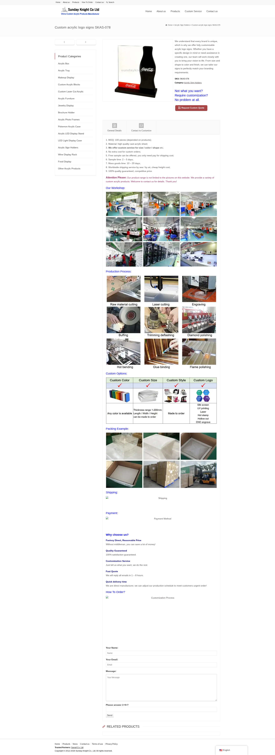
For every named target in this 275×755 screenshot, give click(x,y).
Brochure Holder (66, 112)
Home (58, 2)
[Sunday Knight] (80, 11)
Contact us (99, 2)
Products (75, 2)
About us (66, 2)
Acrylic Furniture (66, 98)
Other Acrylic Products (69, 168)
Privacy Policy (112, 744)
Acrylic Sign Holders (193, 83)
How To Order (87, 2)
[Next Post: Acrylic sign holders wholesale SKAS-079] (86, 42)
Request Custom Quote (192, 108)
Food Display (64, 161)
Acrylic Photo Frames (69, 119)
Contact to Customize (141, 130)
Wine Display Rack (67, 154)
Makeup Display (66, 77)
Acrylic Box (63, 63)
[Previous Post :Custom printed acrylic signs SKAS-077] (65, 42)
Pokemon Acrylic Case (69, 126)
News (75, 744)
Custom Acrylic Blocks (69, 84)
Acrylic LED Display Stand (71, 133)
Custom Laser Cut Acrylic (70, 91)
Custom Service (193, 11)
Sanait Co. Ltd (77, 747)
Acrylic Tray (64, 70)
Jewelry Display (66, 105)
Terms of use (97, 744)
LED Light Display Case (70, 140)
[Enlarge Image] (137, 41)
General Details (114, 130)
